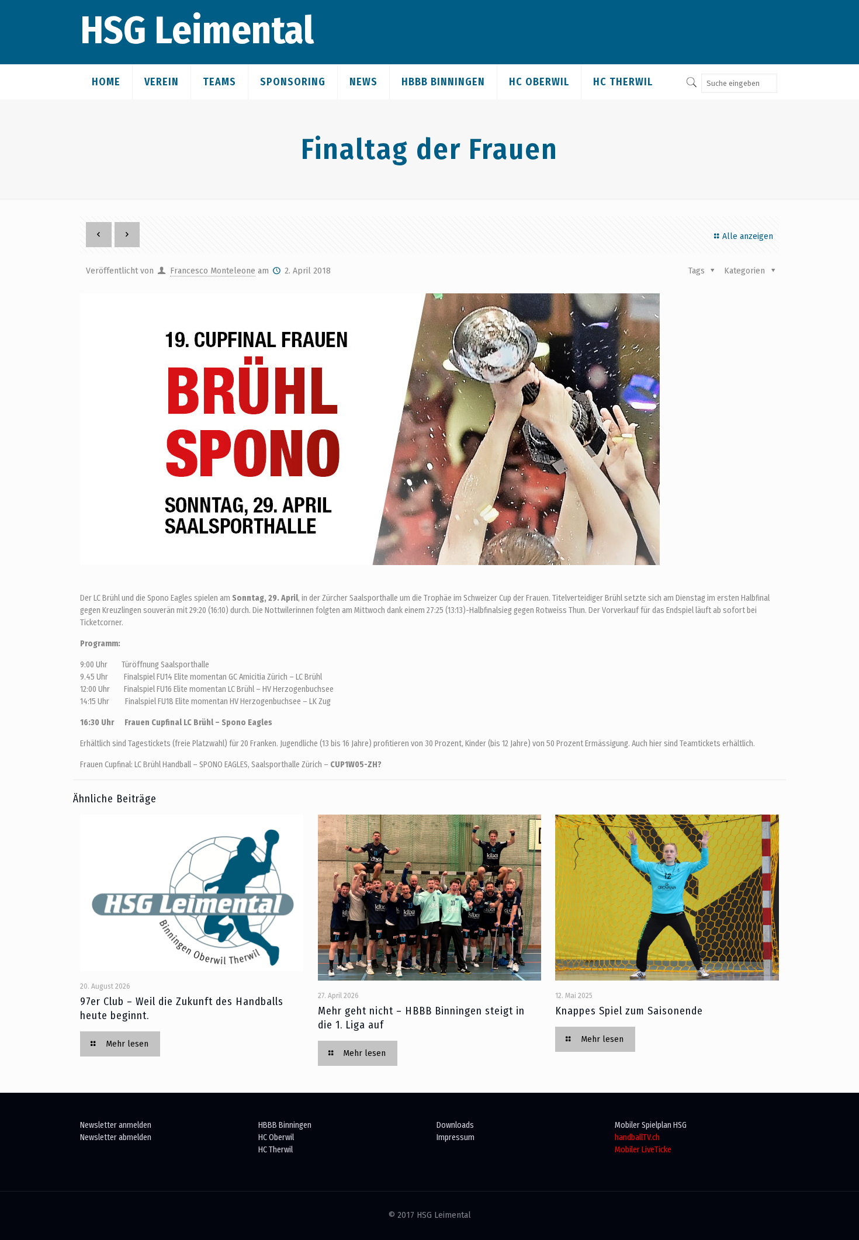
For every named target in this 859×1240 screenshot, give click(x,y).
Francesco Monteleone (212, 271)
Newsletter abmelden (115, 1137)
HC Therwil (275, 1150)
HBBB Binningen (284, 1125)
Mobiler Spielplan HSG (651, 1125)
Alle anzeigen (747, 236)
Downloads (455, 1125)
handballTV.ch (637, 1137)
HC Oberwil (276, 1137)
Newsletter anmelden (115, 1125)
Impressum (455, 1137)
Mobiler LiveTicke (643, 1150)
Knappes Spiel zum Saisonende (629, 1011)
